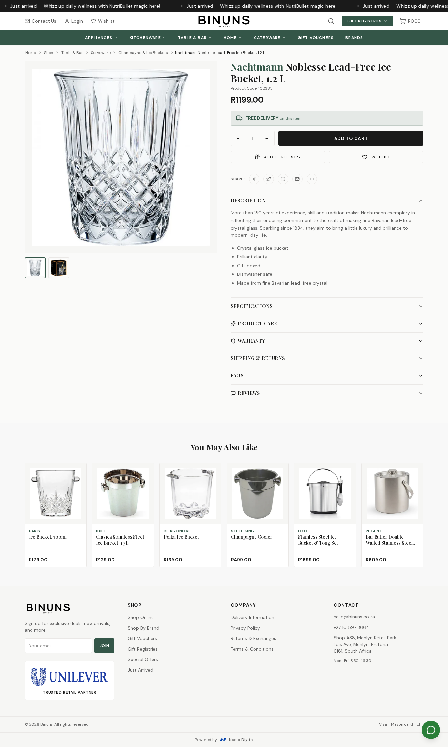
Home (230, 37)
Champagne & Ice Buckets (143, 52)
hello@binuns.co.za (354, 617)
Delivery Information (252, 617)
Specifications (252, 306)
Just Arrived (140, 670)
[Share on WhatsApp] (283, 179)
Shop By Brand (143, 628)
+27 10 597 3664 (351, 627)
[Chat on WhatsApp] (431, 730)
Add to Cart (351, 138)
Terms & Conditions (252, 649)
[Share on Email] (297, 179)
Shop (48, 52)
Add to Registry (282, 157)
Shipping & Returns (258, 358)
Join (104, 645)
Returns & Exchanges (253, 638)
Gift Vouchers (316, 37)
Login (77, 21)
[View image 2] (58, 267)
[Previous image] (32, 157)
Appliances (98, 37)
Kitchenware (145, 37)
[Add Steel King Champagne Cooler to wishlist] (280, 471)
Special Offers (143, 659)
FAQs (237, 376)
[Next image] (209, 157)
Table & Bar (192, 37)
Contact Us (44, 21)
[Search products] (331, 21)
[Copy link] (312, 179)
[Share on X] (268, 179)
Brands (354, 37)
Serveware (101, 52)
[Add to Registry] (78, 482)
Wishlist (106, 21)
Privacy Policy (245, 628)
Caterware (267, 37)
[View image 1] (35, 267)
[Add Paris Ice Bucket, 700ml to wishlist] (78, 471)
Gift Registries (364, 21)
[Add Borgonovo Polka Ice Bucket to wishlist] (213, 471)
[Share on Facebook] (254, 179)
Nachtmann (257, 66)
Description (248, 200)
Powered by (224, 739)
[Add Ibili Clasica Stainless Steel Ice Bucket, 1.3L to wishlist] (146, 471)
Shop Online (141, 617)
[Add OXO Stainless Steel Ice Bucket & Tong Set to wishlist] (348, 471)
